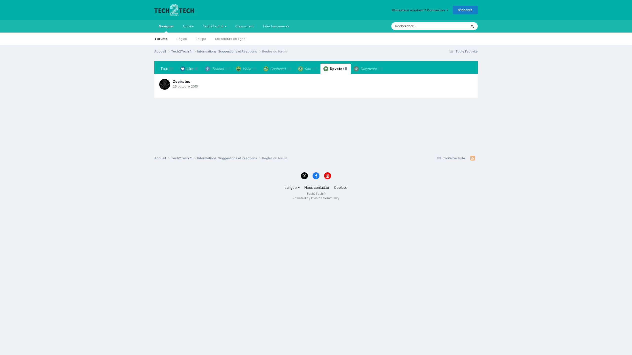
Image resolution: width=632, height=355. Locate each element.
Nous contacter (316, 187)
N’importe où (450, 26)
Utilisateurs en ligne (230, 39)
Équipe (201, 39)
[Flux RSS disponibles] (473, 158)
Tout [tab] (167, 69)
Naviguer (166, 26)
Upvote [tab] (338, 69)
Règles (182, 39)
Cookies (341, 187)
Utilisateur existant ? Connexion (419, 10)
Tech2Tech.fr (214, 26)
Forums (161, 39)
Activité (188, 26)
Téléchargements (276, 26)
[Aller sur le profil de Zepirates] (164, 84)
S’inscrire (465, 10)
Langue (291, 187)
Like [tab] (192, 69)
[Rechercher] (472, 26)
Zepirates (181, 81)
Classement (244, 26)
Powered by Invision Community (316, 198)
